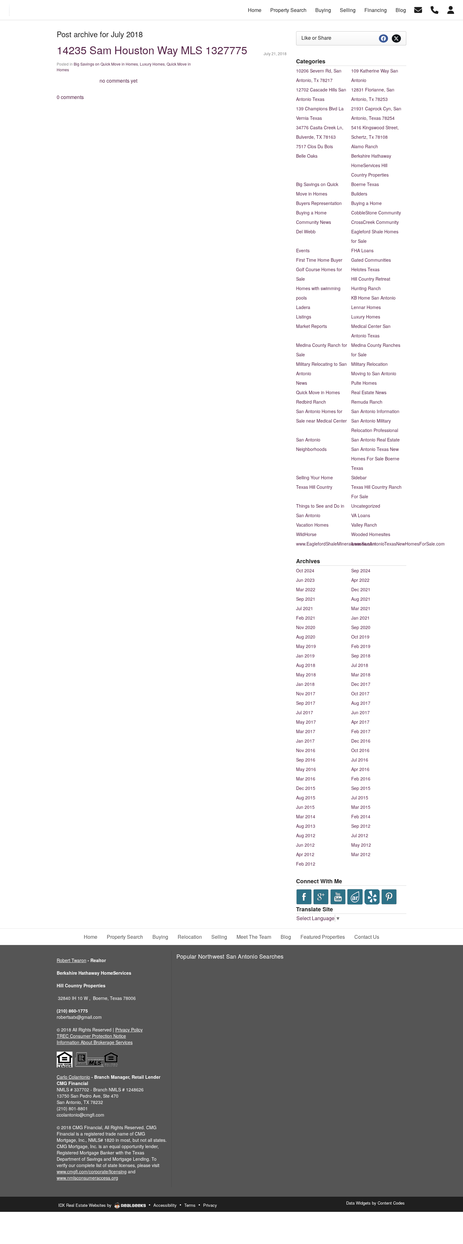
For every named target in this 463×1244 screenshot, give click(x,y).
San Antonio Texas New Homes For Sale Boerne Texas (375, 458)
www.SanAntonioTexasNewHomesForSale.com (398, 543)
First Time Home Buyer (319, 260)
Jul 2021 (304, 608)
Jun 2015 (305, 807)
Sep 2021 (305, 599)
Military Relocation (369, 364)
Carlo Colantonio (73, 1077)
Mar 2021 (360, 608)
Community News (313, 222)
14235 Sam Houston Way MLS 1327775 (152, 49)
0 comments (70, 97)
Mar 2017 (305, 731)
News (301, 383)
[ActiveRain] (355, 896)
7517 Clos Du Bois (314, 146)
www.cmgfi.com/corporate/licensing (92, 1171)
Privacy (210, 1205)
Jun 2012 (305, 845)
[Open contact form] (418, 9)
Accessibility (165, 1205)
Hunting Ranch (366, 288)
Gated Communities (371, 260)
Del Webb (306, 231)
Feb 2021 (305, 618)
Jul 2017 (304, 712)
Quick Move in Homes (318, 392)
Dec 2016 (360, 741)
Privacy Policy (129, 1029)
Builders (359, 193)
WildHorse (306, 534)
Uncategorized (365, 506)
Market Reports (311, 326)
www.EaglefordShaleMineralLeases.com (336, 543)
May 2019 (306, 646)
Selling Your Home (314, 477)
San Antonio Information (375, 411)
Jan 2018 (305, 684)
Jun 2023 (305, 580)
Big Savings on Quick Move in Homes (106, 64)
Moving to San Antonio (373, 373)
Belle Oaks (306, 156)
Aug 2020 (305, 637)
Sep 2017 (305, 703)
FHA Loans (362, 250)
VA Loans (360, 515)
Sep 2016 (305, 759)
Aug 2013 (305, 826)
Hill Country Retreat (370, 279)
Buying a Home (366, 203)
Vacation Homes (312, 525)
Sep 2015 (360, 788)
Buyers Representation (319, 203)
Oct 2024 (305, 570)
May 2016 (306, 769)
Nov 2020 (305, 627)
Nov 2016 (305, 750)
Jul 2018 (359, 665)
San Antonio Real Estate (375, 439)
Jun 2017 (360, 712)
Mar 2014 (305, 816)
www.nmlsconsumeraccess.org (87, 1178)
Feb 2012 (305, 864)
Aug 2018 (305, 665)
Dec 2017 (360, 684)
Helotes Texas (365, 269)
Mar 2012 (360, 854)
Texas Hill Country (314, 487)
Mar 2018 (360, 674)
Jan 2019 (305, 655)
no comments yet (118, 80)
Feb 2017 (360, 731)
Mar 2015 (360, 807)
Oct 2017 (360, 693)
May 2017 (306, 722)
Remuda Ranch (366, 402)
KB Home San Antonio (373, 298)
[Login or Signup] (450, 9)
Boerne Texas (365, 184)
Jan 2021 (360, 618)
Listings (303, 316)
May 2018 (306, 674)
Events (303, 250)
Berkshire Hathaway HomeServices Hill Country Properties (371, 165)
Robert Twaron (71, 960)
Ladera (303, 307)
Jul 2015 (359, 797)
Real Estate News (368, 392)
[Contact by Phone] (434, 9)
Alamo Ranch (364, 146)
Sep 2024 (360, 570)
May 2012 (361, 845)
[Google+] (321, 896)
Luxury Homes (152, 64)
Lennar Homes (366, 307)
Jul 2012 (359, 835)
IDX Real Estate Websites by (85, 1205)
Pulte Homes (364, 383)
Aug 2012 (305, 835)
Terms (190, 1205)
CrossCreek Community (375, 222)
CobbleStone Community (376, 212)
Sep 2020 (360, 627)
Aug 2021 (360, 599)
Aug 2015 (305, 797)
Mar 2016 (305, 778)
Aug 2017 (360, 703)
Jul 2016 (359, 759)
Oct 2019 (360, 637)
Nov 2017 (305, 693)
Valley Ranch (364, 525)
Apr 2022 (360, 580)
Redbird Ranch (311, 402)
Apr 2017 (360, 722)
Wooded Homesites (370, 534)
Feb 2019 (360, 646)
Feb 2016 (360, 778)
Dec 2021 (360, 589)
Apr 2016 (360, 769)
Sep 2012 (360, 826)
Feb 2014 (360, 816)
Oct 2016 (360, 750)
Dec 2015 (305, 788)
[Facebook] (304, 896)
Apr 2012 (305, 854)
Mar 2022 (305, 589)
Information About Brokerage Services (95, 1042)
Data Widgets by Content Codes (375, 1203)
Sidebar (359, 477)
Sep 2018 (360, 655)
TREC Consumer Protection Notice (91, 1036)
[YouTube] (338, 896)
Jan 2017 (305, 741)
